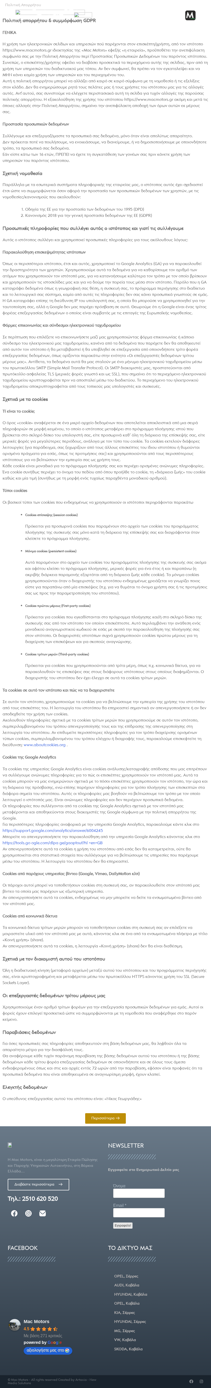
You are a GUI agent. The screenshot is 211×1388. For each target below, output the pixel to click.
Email (119, 1205)
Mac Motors (36, 1321)
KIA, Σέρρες (124, 1312)
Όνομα (119, 1186)
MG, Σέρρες (124, 1330)
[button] (174, 15)
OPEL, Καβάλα (126, 1303)
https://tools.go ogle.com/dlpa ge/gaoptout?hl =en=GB (52, 843)
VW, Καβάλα (125, 1339)
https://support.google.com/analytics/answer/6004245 (53, 830)
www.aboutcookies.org (45, 745)
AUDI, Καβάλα (126, 1285)
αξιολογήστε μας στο (45, 1350)
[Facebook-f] (191, 1381)
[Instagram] (201, 1381)
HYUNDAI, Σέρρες (130, 1321)
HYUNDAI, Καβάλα (130, 1294)
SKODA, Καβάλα (128, 1349)
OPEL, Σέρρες (126, 1276)
